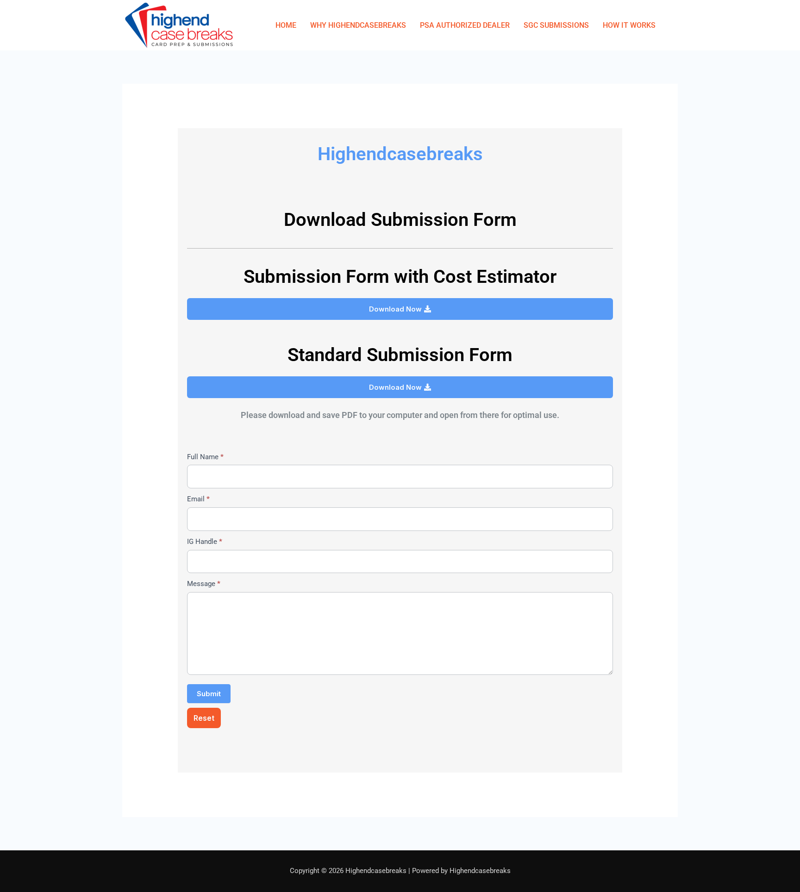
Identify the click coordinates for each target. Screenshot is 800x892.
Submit (209, 693)
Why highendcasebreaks (358, 25)
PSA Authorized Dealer (465, 25)
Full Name (205, 457)
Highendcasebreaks (400, 154)
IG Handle (204, 541)
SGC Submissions (556, 25)
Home (285, 25)
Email (198, 499)
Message (203, 584)
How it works (629, 25)
